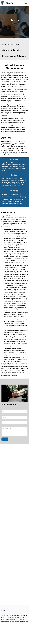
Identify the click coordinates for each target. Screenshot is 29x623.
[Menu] (25, 3)
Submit (5, 439)
